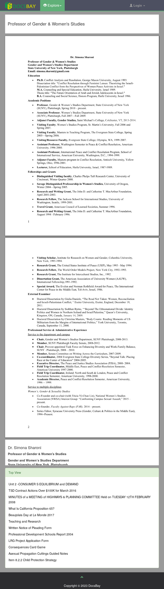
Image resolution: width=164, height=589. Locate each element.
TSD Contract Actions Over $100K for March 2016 (42, 490)
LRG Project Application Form (29, 540)
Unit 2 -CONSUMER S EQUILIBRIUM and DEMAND (43, 484)
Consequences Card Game (27, 547)
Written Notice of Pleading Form (30, 528)
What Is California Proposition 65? (31, 508)
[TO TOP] (82, 577)
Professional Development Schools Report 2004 (41, 534)
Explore (53, 5)
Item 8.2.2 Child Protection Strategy (33, 560)
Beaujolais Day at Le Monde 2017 (31, 515)
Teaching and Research (25, 521)
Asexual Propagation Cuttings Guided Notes (38, 553)
